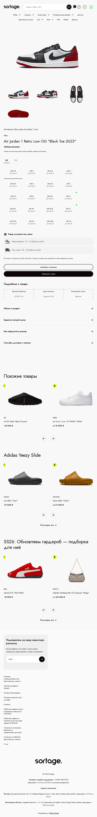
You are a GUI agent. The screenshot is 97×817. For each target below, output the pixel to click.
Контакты (7, 704)
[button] (17, 15)
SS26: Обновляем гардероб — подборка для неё (46, 544)
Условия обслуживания (12, 693)
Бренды (75, 20)
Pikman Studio (54, 813)
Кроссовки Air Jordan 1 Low (26, 129)
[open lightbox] (48, 104)
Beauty (66, 20)
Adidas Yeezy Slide (22, 455)
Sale (58, 20)
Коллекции (8, 129)
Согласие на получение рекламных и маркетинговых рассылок (13, 730)
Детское (80, 15)
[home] (14, 7)
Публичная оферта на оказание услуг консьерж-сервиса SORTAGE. (13, 720)
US (6, 160)
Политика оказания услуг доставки (13, 698)
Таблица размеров (12, 146)
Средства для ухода (25, 20)
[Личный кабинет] (85, 7)
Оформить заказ (48, 274)
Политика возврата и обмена (11, 687)
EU (16, 160)
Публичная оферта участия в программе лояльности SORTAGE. (13, 711)
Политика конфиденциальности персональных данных (12, 679)
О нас (6, 744)
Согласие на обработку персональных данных (12, 738)
